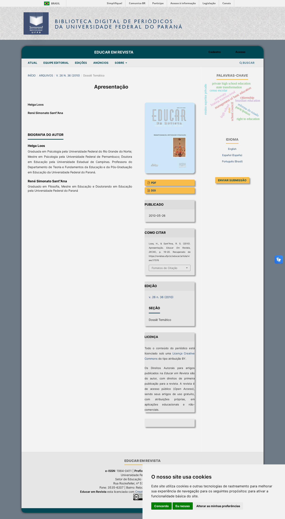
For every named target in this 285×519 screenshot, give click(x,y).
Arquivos (46, 75)
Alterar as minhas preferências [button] (218, 506)
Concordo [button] (161, 506)
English (232, 148)
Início (32, 75)
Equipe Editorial (56, 62)
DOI (153, 190)
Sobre (120, 62)
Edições (81, 62)
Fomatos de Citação (164, 268)
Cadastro (214, 52)
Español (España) (232, 155)
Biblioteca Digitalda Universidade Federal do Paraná (119, 24)
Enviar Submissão (232, 180)
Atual (32, 62)
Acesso (240, 52)
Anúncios (100, 62)
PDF (153, 182)
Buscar (248, 62)
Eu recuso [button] (182, 506)
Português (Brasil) (232, 161)
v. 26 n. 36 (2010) (68, 75)
